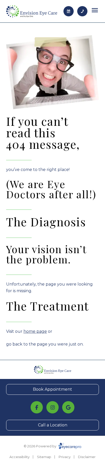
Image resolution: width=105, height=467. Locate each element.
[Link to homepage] (31, 11)
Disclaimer (87, 457)
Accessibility (19, 457)
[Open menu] (95, 10)
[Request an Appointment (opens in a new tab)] (68, 11)
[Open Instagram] (52, 407)
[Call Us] (82, 11)
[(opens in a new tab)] (36, 407)
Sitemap (44, 457)
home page (35, 331)
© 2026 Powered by (40, 446)
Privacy (65, 457)
